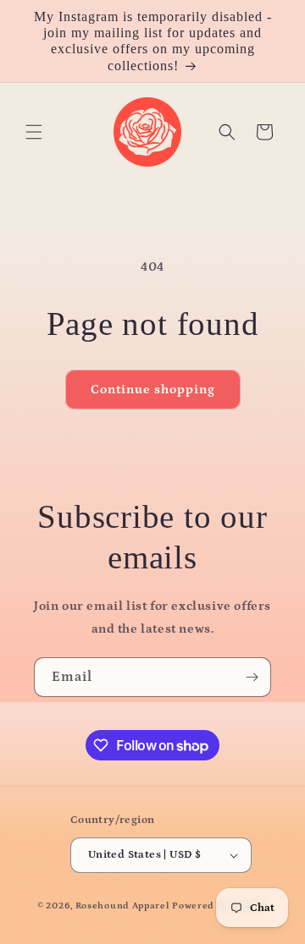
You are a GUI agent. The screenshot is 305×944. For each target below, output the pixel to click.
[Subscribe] (251, 677)
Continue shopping (153, 389)
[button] (34, 132)
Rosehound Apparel (122, 906)
